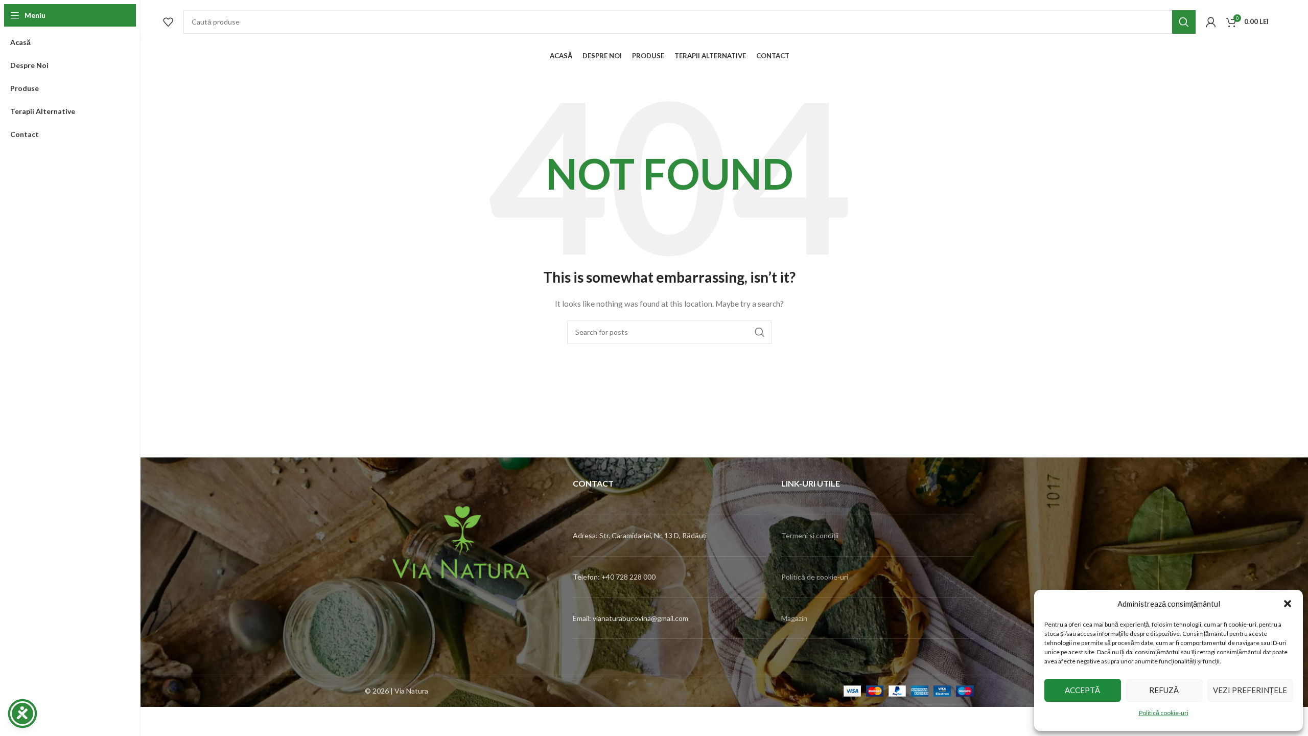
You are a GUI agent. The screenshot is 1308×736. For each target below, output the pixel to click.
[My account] (1211, 22)
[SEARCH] (1184, 22)
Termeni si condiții (809, 535)
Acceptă (1082, 690)
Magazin (794, 618)
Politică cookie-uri (1163, 713)
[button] (1287, 604)
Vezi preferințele (1250, 690)
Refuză (1164, 690)
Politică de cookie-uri (814, 576)
